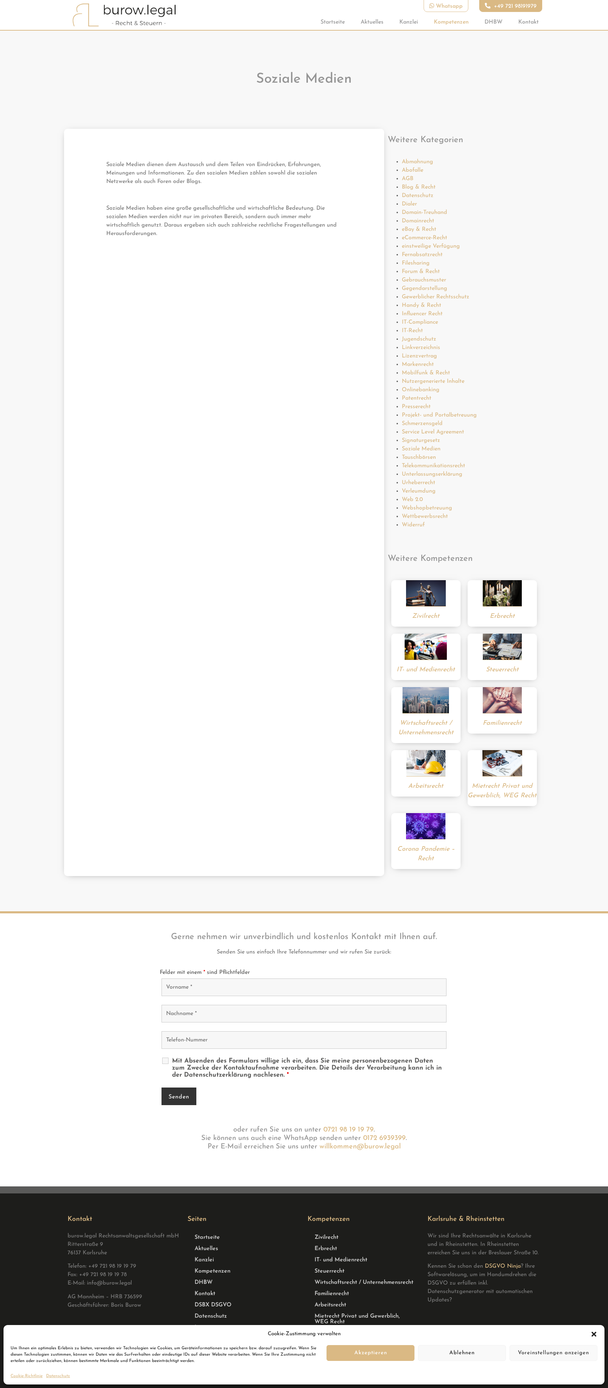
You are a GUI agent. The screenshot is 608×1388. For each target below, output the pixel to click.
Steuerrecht (329, 1271)
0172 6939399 (384, 1138)
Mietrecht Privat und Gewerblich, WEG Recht (357, 1319)
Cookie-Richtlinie (27, 1376)
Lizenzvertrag (419, 356)
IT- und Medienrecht (341, 1260)
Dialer (409, 204)
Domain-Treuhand (424, 212)
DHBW (493, 22)
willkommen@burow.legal (360, 1146)
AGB (407, 179)
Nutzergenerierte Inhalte (433, 381)
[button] (593, 1334)
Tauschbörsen (419, 457)
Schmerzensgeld (422, 423)
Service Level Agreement (433, 432)
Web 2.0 (412, 499)
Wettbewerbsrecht (425, 516)
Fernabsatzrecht (422, 255)
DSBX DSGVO (213, 1305)
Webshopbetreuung (427, 508)
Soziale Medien (421, 449)
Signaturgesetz (421, 440)
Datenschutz (58, 1376)
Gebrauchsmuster (424, 280)
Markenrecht (418, 364)
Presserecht (416, 407)
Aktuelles (372, 22)
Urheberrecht (418, 483)
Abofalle (412, 170)
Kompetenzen (451, 22)
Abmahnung (417, 162)
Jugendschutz (419, 339)
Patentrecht (416, 398)
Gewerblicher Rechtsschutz (435, 297)
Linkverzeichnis (421, 347)
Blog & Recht (419, 187)
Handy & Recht (421, 305)
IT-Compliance (420, 322)
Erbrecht (326, 1248)
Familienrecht (332, 1294)
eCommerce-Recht (424, 238)
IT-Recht (412, 331)
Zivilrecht (326, 1237)
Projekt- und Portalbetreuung (439, 415)
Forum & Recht (421, 271)
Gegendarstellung (424, 288)
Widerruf (413, 525)
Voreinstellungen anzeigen (553, 1353)
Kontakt (528, 22)
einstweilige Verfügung (431, 246)
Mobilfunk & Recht (426, 373)
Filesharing (416, 263)
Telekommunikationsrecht (433, 466)
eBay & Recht (419, 229)
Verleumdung (419, 491)
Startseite (333, 22)
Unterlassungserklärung (432, 474)
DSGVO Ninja (503, 1266)
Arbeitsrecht (330, 1305)
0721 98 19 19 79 (348, 1129)
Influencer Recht (422, 314)
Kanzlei (408, 22)
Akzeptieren (370, 1353)
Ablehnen (462, 1353)
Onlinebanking (420, 390)
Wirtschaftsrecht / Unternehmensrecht (364, 1282)
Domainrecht (418, 221)
